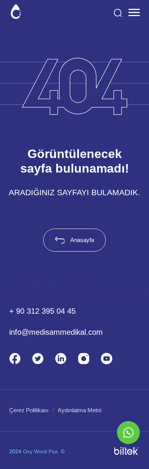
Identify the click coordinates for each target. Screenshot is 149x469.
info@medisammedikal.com (56, 332)
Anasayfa (82, 240)
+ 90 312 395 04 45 (42, 311)
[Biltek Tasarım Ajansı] (126, 451)
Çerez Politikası (29, 410)
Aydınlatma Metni (79, 410)
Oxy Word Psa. (41, 451)
